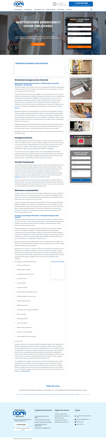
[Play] (71, 146)
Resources (60, 9)
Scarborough (30, 394)
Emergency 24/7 (39, 9)
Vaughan (48, 394)
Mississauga (42, 394)
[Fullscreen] (90, 146)
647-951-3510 (28, 85)
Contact (69, 9)
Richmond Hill (66, 394)
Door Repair (18, 9)
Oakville (72, 394)
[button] (91, 9)
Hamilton (77, 394)
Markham (60, 394)
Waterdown (18, 177)
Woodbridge (54, 394)
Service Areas (50, 9)
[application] (81, 141)
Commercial (28, 9)
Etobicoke (36, 394)
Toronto (18, 394)
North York (23, 394)
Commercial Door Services (43, 410)
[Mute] (88, 146)
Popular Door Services (62, 410)
